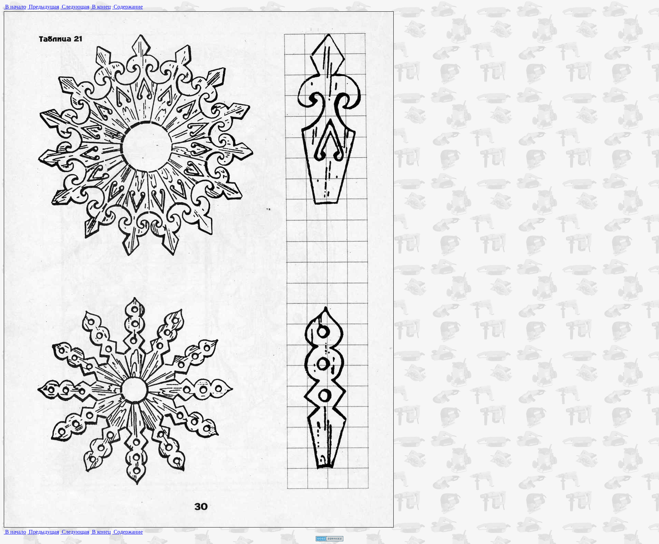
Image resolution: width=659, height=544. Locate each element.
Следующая (74, 7)
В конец (101, 7)
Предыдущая (43, 7)
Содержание (127, 7)
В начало (15, 7)
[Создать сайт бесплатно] (329, 539)
